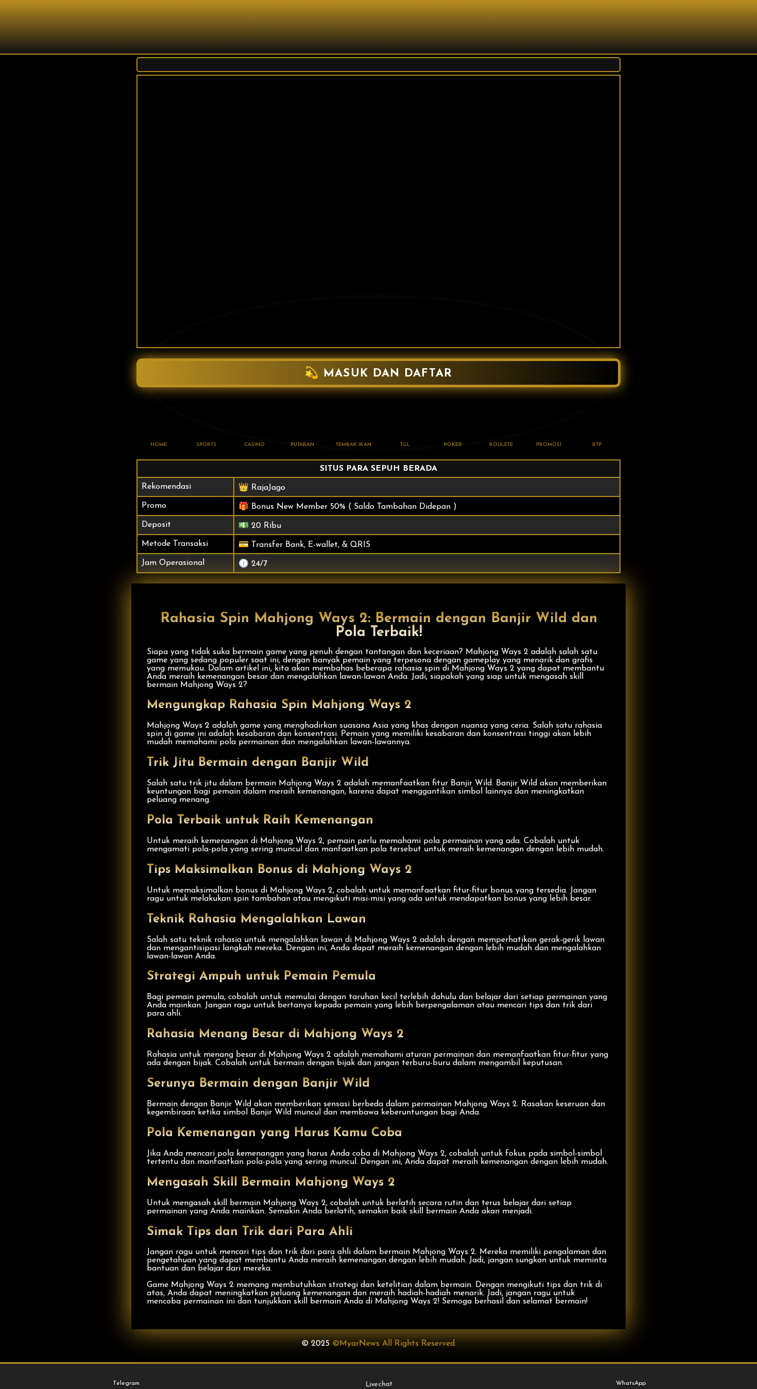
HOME (158, 445)
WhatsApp (631, 1383)
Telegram (126, 1383)
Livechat (378, 1384)
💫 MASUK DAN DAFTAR (378, 374)
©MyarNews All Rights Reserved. (394, 1344)
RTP (596, 445)
